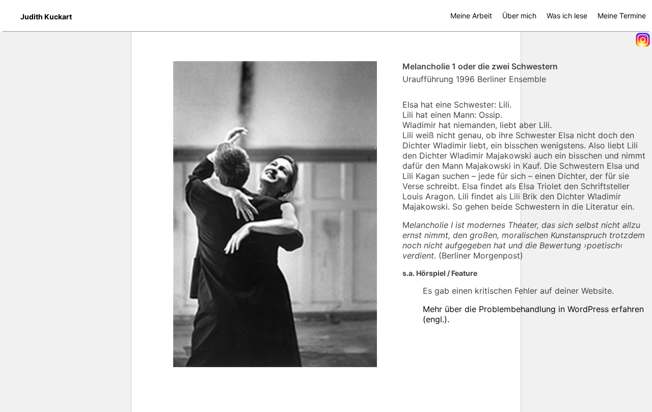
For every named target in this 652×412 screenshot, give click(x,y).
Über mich (519, 15)
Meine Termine (621, 15)
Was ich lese (567, 15)
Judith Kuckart (46, 16)
